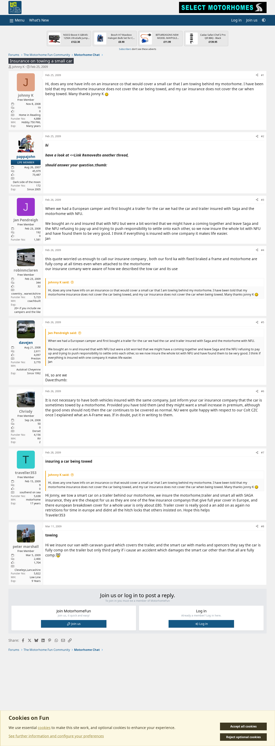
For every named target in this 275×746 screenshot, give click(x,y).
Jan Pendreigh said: (62, 333)
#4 (262, 250)
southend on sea (30, 492)
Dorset (36, 431)
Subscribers (125, 49)
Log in (203, 624)
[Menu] (16, 20)
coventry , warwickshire (26, 293)
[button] (264, 20)
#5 (262, 322)
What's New (39, 20)
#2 (262, 136)
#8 (262, 526)
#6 (262, 391)
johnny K (18, 67)
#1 (262, 75)
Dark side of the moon (27, 182)
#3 (262, 200)
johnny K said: (58, 282)
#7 (262, 452)
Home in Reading (30, 115)
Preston (36, 358)
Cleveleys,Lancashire (28, 570)
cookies (44, 727)
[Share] (257, 75)
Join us (76, 624)
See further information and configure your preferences (56, 736)
